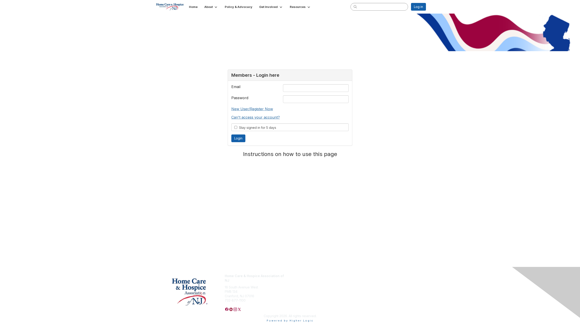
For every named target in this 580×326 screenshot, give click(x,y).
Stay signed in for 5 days (256, 127)
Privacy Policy (302, 276)
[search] (355, 6)
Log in (418, 7)
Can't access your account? (255, 117)
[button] (211, 6)
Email (235, 86)
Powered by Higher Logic (290, 320)
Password (239, 98)
